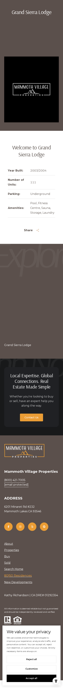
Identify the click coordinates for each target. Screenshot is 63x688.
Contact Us (31, 417)
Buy (7, 556)
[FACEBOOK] (8, 526)
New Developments (18, 582)
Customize (31, 668)
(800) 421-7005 (14, 480)
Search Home (13, 569)
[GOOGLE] (44, 526)
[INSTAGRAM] (20, 526)
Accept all (31, 678)
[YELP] (32, 526)
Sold (7, 562)
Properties (11, 550)
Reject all (31, 659)
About (8, 543)
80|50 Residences (18, 576)
